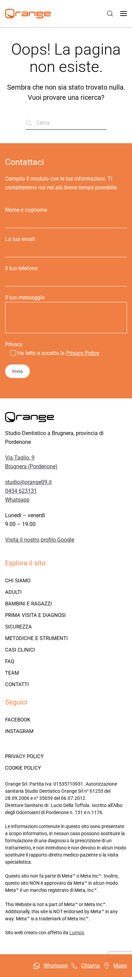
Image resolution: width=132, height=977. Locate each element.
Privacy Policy (83, 353)
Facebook (17, 720)
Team (12, 673)
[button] (110, 13)
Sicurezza (18, 627)
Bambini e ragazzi (28, 604)
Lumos (76, 932)
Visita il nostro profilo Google (39, 540)
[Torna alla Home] (28, 13)
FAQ (9, 661)
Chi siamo (17, 581)
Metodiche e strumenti (36, 638)
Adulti (13, 592)
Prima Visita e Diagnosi (35, 615)
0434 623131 (21, 491)
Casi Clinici (20, 650)
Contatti (17, 684)
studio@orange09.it (28, 482)
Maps (120, 965)
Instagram (19, 731)
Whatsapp (17, 499)
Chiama (90, 965)
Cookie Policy (23, 768)
